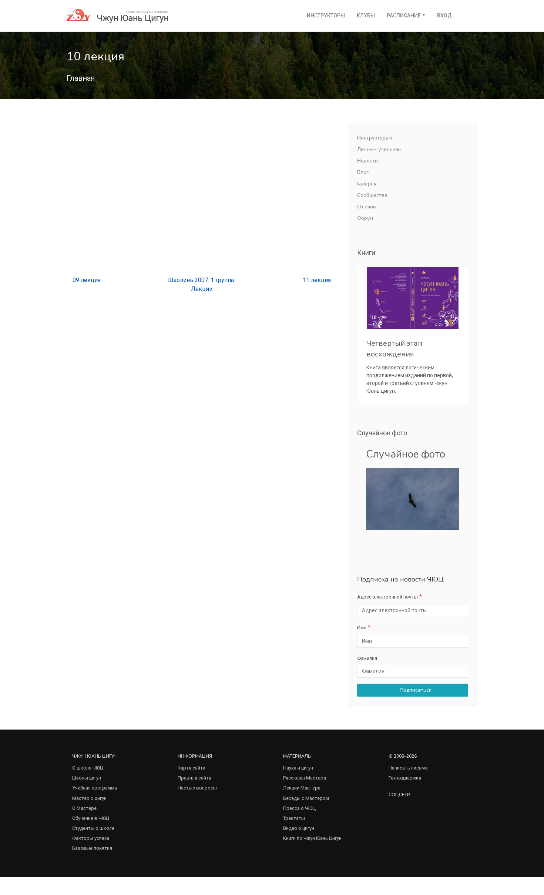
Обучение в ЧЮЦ (90, 818)
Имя (361, 627)
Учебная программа (94, 788)
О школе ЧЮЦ (87, 768)
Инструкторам (374, 137)
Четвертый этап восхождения (394, 348)
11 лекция (317, 280)
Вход (444, 16)
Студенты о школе (93, 828)
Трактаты (294, 818)
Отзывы (367, 206)
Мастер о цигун (89, 798)
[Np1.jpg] (412, 498)
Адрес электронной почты (387, 597)
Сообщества (372, 195)
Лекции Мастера (301, 788)
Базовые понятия (92, 848)
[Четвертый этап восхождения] (412, 298)
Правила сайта (194, 778)
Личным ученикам (379, 149)
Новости (367, 160)
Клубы (366, 16)
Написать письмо (408, 768)
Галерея (366, 183)
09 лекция (86, 280)
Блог (363, 172)
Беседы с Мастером (306, 798)
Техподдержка (405, 778)
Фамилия (367, 658)
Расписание (404, 16)
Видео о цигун (298, 828)
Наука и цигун (298, 768)
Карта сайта (191, 768)
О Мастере (84, 808)
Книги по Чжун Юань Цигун (312, 838)
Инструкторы (326, 16)
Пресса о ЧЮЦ (299, 808)
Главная (81, 78)
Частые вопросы (197, 788)
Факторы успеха (90, 838)
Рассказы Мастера (304, 778)
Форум (365, 218)
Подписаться (414, 690)
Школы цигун (86, 778)
